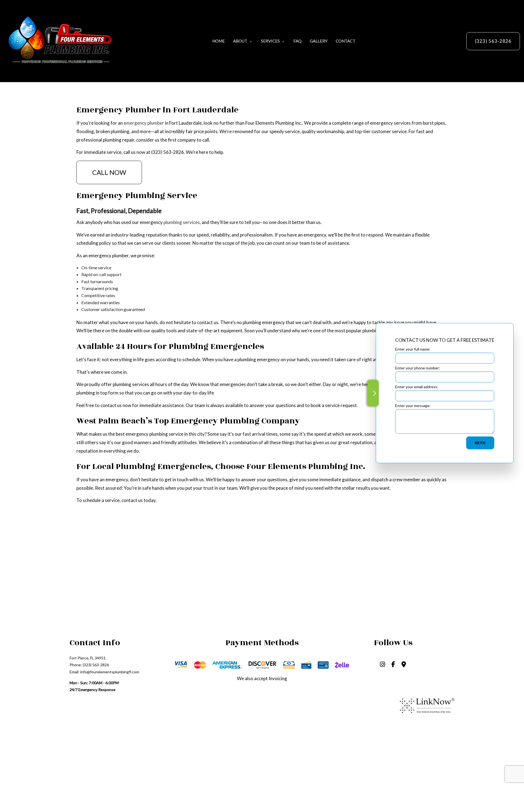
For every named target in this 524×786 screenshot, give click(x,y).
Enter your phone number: (417, 367)
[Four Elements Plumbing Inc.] (58, 40)
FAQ (297, 40)
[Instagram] (382, 664)
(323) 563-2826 (493, 41)
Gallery (318, 40)
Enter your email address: (416, 386)
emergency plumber (144, 123)
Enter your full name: (412, 348)
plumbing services (181, 222)
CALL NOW (109, 172)
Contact (345, 40)
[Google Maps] (404, 664)
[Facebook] (393, 664)
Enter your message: (412, 405)
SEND (480, 443)
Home (218, 40)
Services (270, 40)
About (240, 40)
